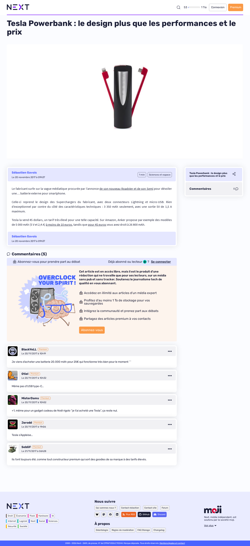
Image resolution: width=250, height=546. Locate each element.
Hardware (43, 516)
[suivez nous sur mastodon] (103, 514)
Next (33, 521)
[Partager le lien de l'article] (234, 174)
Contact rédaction (130, 508)
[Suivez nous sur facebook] (110, 514)
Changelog (159, 530)
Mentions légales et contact (172, 543)
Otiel (24, 374)
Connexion (217, 7)
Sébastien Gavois (24, 172)
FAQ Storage (144, 530)
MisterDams (30, 398)
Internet (12, 521)
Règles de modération (123, 530)
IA (53, 516)
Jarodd (26, 422)
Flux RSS (130, 514)
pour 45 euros (97, 224)
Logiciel (23, 521)
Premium (235, 7)
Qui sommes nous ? (106, 508)
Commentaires (200, 189)
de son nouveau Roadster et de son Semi (126, 189)
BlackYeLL (29, 349)
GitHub (146, 514)
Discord (161, 514)
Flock (32, 516)
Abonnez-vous (92, 330)
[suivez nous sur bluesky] (97, 514)
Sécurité (12, 526)
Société (23, 526)
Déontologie (102, 530)
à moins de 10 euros (59, 224)
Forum (165, 508)
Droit (10, 516)
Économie (21, 516)
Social (42, 521)
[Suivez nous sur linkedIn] (117, 514)
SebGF (26, 447)
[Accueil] (18, 7)
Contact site (150, 508)
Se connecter (161, 261)
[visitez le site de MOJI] (212, 512)
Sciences (53, 521)
